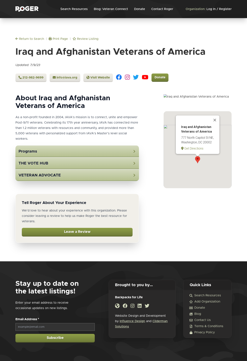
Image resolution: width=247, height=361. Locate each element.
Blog (197, 313)
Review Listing (87, 38)
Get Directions (193, 148)
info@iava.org (66, 77)
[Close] (214, 120)
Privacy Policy (204, 332)
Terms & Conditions (208, 326)
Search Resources (74, 9)
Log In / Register (209, 9)
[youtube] (145, 77)
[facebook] (119, 77)
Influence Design (132, 321)
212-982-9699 (32, 77)
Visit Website (100, 77)
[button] (197, 159)
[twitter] (136, 77)
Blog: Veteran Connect (111, 9)
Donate (139, 9)
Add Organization (207, 301)
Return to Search (31, 38)
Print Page (60, 38)
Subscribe (55, 338)
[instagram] (127, 77)
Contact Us (202, 320)
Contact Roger (162, 9)
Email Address (27, 319)
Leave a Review (77, 232)
